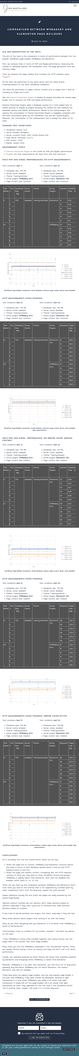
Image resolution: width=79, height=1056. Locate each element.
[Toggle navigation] (75, 6)
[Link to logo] (15, 8)
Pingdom (6, 77)
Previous (9, 993)
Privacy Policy (58, 1033)
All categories (39, 999)
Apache (30, 138)
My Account (73, 1)
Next (71, 993)
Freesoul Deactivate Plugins (22, 97)
